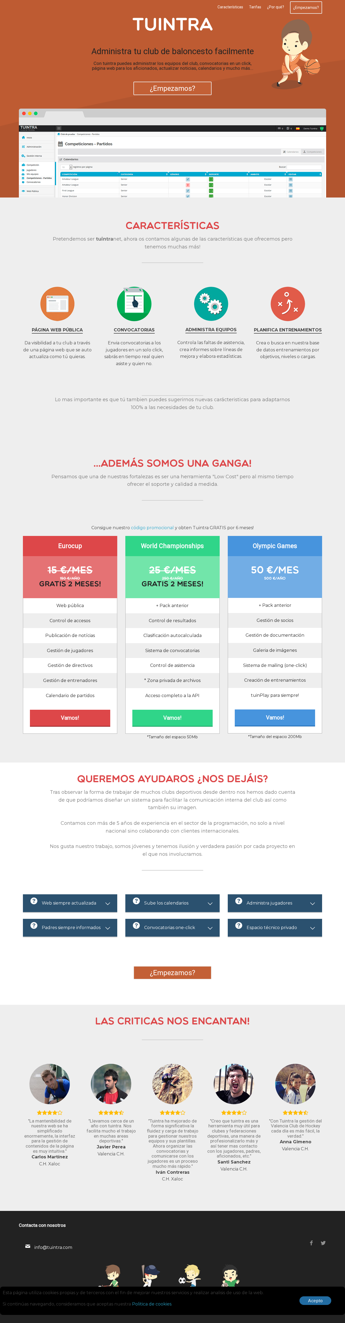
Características (230, 7)
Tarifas (255, 7)
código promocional (152, 527)
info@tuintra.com (53, 1247)
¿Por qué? (275, 7)
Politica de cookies (151, 1304)
